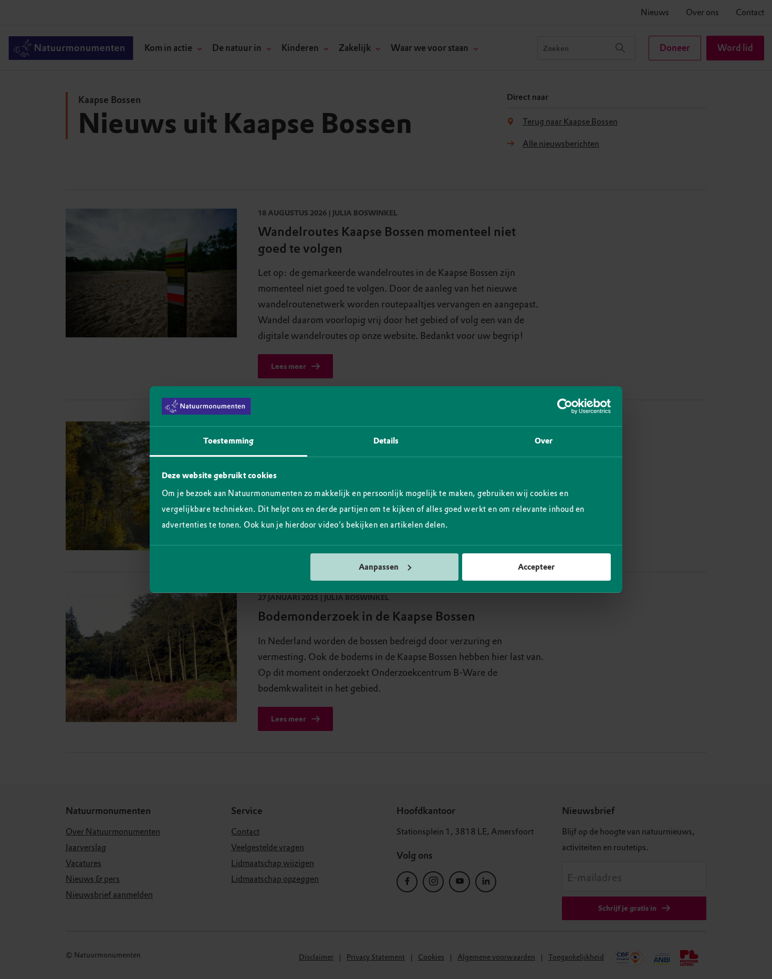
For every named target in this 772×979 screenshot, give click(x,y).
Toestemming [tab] (228, 441)
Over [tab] (543, 441)
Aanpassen (379, 567)
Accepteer (536, 567)
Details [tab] (386, 441)
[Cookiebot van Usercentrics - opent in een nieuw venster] (565, 406)
